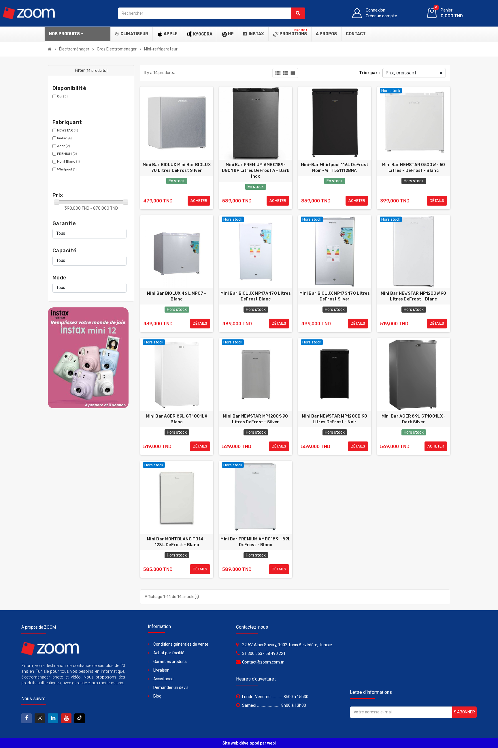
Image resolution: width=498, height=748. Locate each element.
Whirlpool (67, 169)
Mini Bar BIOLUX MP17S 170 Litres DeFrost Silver (334, 296)
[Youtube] (66, 718)
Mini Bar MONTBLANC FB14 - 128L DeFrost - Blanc (176, 542)
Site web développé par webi (249, 743)
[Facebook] (26, 718)
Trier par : (369, 72)
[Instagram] (40, 718)
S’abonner (464, 712)
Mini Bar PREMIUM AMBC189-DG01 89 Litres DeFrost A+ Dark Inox (255, 170)
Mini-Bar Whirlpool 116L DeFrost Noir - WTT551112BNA (335, 167)
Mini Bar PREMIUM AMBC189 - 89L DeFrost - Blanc (255, 542)
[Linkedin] (53, 718)
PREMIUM (67, 154)
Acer (63, 146)
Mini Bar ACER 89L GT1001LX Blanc (176, 419)
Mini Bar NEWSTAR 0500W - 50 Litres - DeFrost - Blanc (413, 167)
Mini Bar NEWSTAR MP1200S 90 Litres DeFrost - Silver (255, 419)
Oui (62, 96)
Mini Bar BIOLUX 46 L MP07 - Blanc (176, 296)
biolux (64, 138)
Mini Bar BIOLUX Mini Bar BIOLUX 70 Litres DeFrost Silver (177, 167)
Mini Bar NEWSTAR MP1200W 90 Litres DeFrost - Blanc (413, 296)
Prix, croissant (401, 73)
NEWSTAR (67, 130)
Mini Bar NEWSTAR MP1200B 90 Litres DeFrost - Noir (334, 419)
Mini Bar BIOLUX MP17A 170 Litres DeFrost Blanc (255, 296)
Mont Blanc (68, 161)
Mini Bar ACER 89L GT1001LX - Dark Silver (414, 419)
